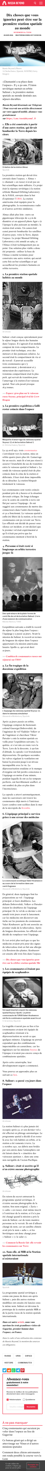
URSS (19, 199)
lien (15, 1075)
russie (7, 1356)
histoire (8, 1363)
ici (20, 1466)
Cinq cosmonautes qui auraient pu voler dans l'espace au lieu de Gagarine (21, 1431)
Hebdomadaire (15, 1400)
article (21, 1322)
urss (18, 1356)
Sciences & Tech (22, 32)
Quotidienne (30, 1400)
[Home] (4, 3)
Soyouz (33, 1050)
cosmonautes (30, 450)
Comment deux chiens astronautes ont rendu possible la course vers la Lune (21, 1455)
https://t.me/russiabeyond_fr (21, 118)
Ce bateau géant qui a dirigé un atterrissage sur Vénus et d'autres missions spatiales (20, 1443)
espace (28, 1356)
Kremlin (26, 808)
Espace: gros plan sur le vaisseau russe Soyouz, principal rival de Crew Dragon (20, 396)
